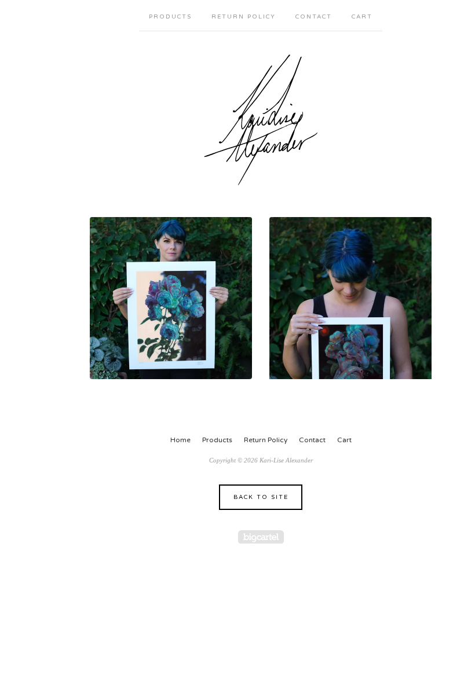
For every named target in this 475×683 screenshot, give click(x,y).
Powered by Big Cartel (261, 537)
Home (180, 440)
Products (170, 16)
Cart (362, 16)
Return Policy (243, 16)
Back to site (260, 497)
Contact (313, 16)
